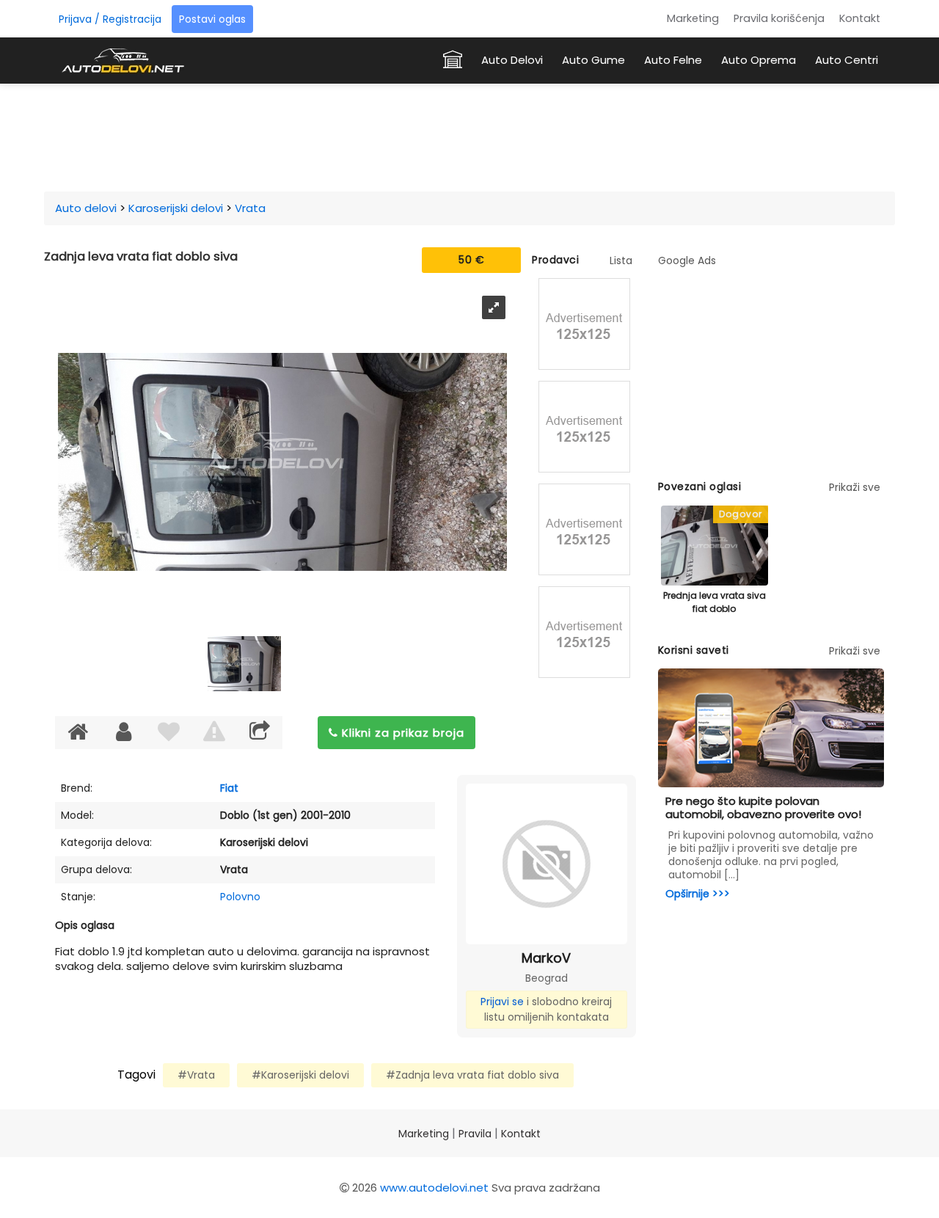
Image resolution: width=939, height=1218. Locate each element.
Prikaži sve (854, 487)
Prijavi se (502, 1001)
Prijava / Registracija (110, 19)
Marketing (693, 18)
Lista (621, 260)
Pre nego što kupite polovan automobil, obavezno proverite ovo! (763, 807)
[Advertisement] (469, 135)
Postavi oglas (212, 19)
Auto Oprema (758, 60)
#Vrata (196, 1075)
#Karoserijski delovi (300, 1075)
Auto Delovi (512, 60)
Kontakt (859, 18)
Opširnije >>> (697, 893)
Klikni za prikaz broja (401, 732)
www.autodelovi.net (434, 1187)
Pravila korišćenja (779, 18)
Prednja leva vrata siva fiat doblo (714, 602)
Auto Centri (846, 60)
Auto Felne (673, 60)
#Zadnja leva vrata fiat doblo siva (472, 1075)
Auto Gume (593, 60)
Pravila (475, 1133)
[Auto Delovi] (122, 59)
